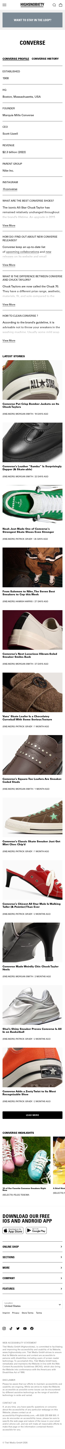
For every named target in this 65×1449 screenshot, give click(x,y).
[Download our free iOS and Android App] (13, 1230)
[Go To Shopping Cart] (60, 5)
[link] (32, 387)
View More (9, 225)
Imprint (6, 1312)
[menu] (4, 5)
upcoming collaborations (22, 252)
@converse (10, 189)
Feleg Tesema (21, 1194)
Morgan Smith (24, 413)
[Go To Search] (54, 5)
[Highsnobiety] (32, 5)
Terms (39, 1312)
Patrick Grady (24, 539)
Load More (32, 1115)
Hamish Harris (24, 601)
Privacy (15, 1312)
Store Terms (27, 1312)
